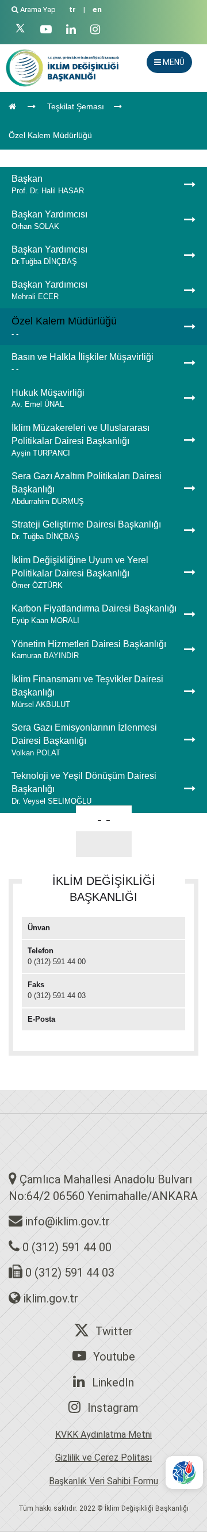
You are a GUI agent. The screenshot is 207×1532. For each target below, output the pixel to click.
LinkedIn (113, 1382)
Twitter (114, 1331)
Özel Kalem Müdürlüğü (50, 135)
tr (72, 9)
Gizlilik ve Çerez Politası (103, 1457)
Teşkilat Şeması (75, 106)
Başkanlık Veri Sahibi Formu (103, 1481)
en (97, 9)
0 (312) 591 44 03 (69, 1272)
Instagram (113, 1408)
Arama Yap (37, 9)
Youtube (114, 1356)
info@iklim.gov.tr (67, 1221)
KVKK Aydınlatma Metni (103, 1434)
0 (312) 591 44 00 (67, 1247)
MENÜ (173, 62)
